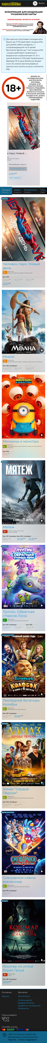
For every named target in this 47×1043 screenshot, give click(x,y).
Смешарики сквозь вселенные (19, 880)
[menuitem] (27, 3)
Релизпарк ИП (18, 169)
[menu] (26, 3)
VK (5, 1019)
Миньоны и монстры (21, 441)
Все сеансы (15, 182)
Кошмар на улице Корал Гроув (18, 968)
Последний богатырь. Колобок (21, 702)
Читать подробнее (27, 1040)
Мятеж (8, 527)
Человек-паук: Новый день (21, 266)
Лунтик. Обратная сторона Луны (18, 614)
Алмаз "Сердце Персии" (16, 791)
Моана (13, 153)
